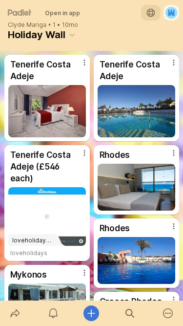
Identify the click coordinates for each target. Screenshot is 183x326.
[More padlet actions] (168, 313)
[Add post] (91, 313)
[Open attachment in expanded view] (47, 111)
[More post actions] (78, 66)
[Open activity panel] (53, 313)
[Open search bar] (130, 313)
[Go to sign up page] (171, 13)
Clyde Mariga (27, 25)
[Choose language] (151, 13)
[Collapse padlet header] (72, 35)
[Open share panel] (15, 313)
